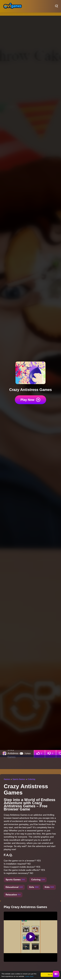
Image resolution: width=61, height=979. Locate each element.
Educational (14, 887)
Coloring (31, 779)
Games (7, 779)
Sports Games (19, 779)
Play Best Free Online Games (12, 6)
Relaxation (13, 894)
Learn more (29, 976)
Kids (49, 887)
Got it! (50, 974)
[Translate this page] (56, 974)
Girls (33, 887)
